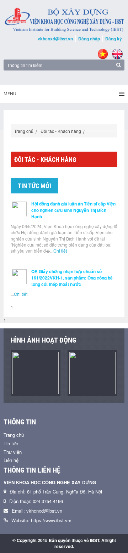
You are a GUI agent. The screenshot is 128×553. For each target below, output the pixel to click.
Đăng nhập (89, 38)
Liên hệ (11, 460)
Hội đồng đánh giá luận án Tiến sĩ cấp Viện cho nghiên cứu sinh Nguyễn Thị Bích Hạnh (73, 210)
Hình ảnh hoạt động (43, 340)
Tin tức (11, 443)
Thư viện (13, 451)
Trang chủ (23, 131)
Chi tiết (60, 251)
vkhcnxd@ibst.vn (55, 38)
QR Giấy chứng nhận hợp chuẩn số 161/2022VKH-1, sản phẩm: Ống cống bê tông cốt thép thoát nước (72, 277)
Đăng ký (113, 38)
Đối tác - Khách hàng (61, 131)
